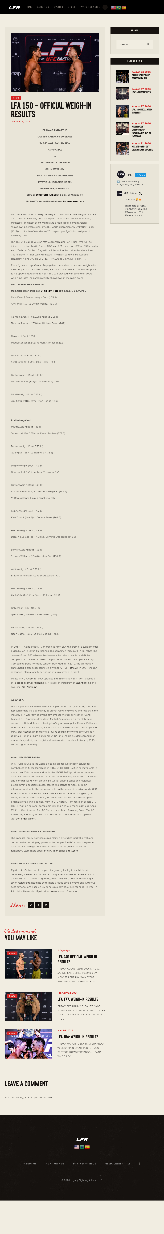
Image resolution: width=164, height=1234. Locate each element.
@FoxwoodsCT (133, 212)
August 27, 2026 (141, 89)
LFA (126, 193)
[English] (113, 7)
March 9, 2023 (65, 1030)
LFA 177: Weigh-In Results (77, 999)
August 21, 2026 (141, 143)
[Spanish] (124, 7)
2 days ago (63, 950)
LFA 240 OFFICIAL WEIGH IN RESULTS (77, 959)
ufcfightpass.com (25, 818)
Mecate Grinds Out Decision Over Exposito (142, 148)
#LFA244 (130, 199)
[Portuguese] (118, 7)
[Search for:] (134, 44)
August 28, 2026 (141, 72)
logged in (25, 1097)
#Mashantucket (133, 215)
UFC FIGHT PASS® (49, 258)
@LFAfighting (83, 682)
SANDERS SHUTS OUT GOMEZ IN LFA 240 (141, 77)
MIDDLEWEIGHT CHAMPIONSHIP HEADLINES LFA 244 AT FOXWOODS (141, 131)
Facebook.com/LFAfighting (29, 682)
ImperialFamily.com (66, 850)
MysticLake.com (45, 891)
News (16, 98)
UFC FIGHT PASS (66, 667)
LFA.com (28, 678)
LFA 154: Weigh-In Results (77, 1037)
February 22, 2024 (67, 992)
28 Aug (133, 193)
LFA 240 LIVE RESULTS (141, 92)
